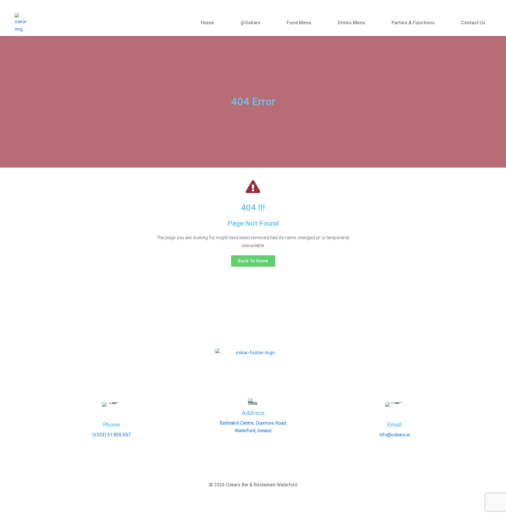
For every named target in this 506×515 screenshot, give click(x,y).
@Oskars (250, 22)
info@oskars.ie (394, 435)
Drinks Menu (351, 22)
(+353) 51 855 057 (112, 435)
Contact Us (473, 22)
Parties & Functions (413, 22)
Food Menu (299, 22)
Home (207, 22)
